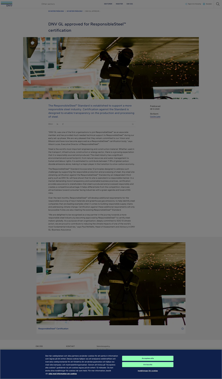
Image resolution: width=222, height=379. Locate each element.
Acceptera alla (148, 358)
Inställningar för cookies (148, 371)
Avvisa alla (147, 365)
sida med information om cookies (63, 373)
